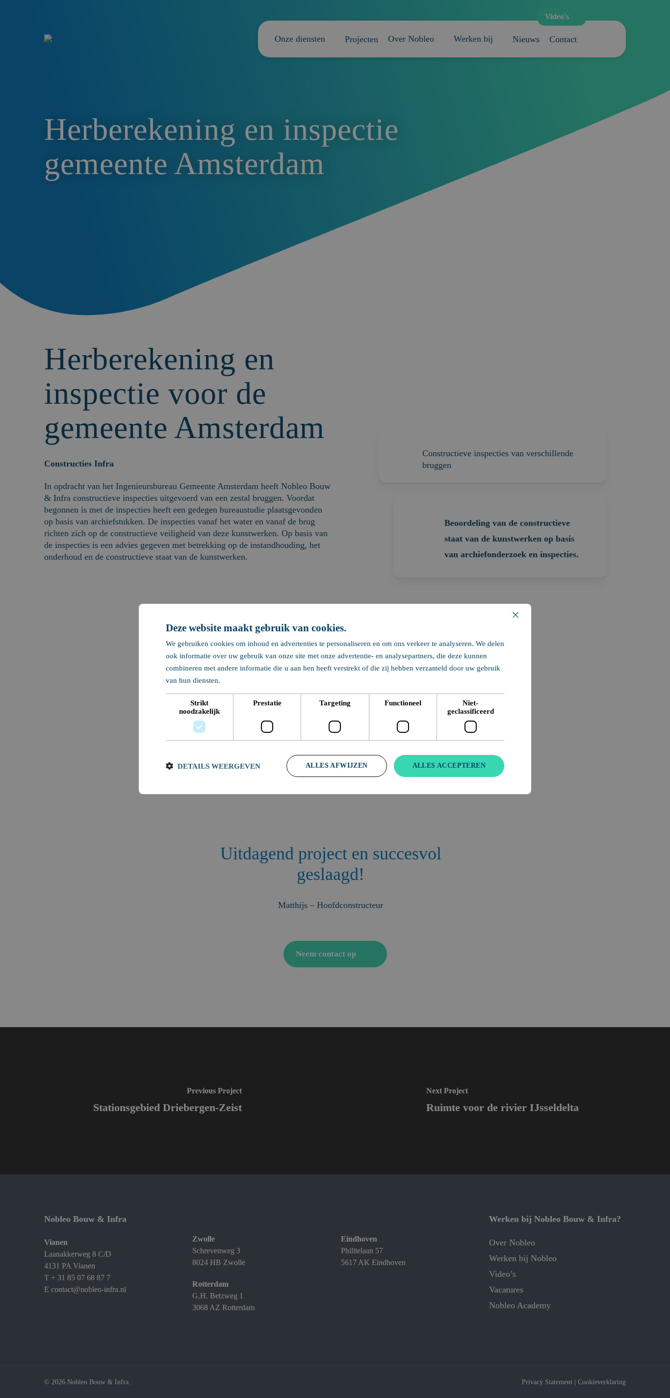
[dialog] (335, 699)
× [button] (515, 615)
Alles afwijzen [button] (337, 765)
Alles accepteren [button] (449, 765)
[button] (213, 766)
